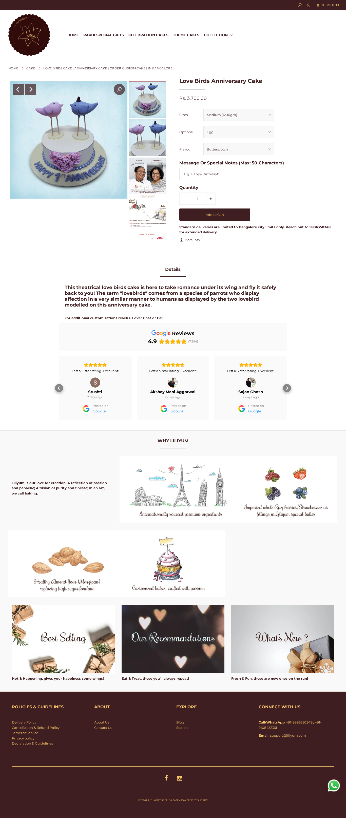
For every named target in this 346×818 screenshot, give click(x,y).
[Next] (30, 89)
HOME (73, 35)
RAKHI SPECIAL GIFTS (103, 35)
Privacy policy (23, 753)
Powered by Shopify (194, 814)
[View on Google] (95, 382)
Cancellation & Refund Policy (36, 742)
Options (186, 132)
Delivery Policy (24, 737)
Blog (180, 737)
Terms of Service (25, 747)
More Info (192, 240)
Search (182, 742)
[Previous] (18, 89)
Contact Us (103, 742)
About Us (101, 737)
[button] (59, 395)
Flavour (185, 149)
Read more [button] (251, 385)
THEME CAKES (186, 35)
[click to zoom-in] (119, 89)
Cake (30, 68)
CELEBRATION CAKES (148, 35)
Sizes (183, 115)
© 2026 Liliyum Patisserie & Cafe (158, 814)
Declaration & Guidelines (32, 758)
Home (13, 68)
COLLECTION (216, 35)
